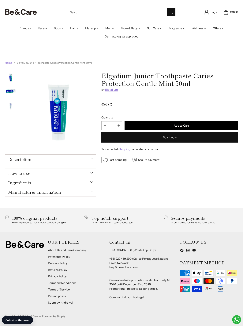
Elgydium (111, 90)
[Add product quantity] (118, 125)
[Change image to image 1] (10, 77)
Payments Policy (59, 257)
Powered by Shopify (53, 316)
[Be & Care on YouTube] (194, 251)
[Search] (171, 12)
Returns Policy (57, 270)
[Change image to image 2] (10, 91)
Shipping (124, 149)
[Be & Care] (21, 12)
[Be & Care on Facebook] (182, 251)
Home (8, 62)
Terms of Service (59, 289)
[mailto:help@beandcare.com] (109, 271)
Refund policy (57, 296)
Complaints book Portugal (126, 297)
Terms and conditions (62, 283)
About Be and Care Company (67, 250)
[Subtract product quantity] (105, 125)
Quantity (107, 117)
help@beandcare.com (123, 267)
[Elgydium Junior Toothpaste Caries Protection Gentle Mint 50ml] (58, 110)
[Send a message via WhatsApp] (236, 319)
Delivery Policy (58, 263)
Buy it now (170, 137)
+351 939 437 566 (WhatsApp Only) (132, 250)
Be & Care (33, 316)
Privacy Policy (57, 276)
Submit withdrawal (60, 302)
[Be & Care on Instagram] (188, 251)
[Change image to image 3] (10, 105)
